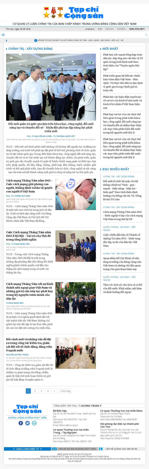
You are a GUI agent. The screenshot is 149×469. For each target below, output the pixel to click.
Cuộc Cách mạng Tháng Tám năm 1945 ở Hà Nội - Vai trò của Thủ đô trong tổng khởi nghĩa (28, 236)
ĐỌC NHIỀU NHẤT (115, 169)
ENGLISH (109, 29)
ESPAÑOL (121, 29)
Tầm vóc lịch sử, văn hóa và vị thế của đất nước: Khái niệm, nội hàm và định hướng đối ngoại (122, 288)
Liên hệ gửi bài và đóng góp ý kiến (77, 448)
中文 (100, 29)
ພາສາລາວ (89, 29)
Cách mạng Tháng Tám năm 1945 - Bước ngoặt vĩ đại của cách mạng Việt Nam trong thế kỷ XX (123, 215)
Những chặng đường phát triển (27, 417)
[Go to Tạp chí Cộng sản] (74, 12)
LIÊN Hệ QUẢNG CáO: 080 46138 (121, 448)
